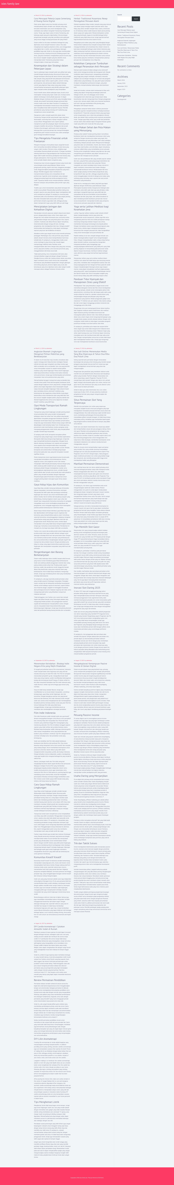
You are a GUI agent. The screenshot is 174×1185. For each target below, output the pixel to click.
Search (119, 15)
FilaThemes (101, 1177)
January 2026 (121, 83)
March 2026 (121, 80)
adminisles (49, 15)
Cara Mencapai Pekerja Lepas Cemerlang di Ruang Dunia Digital (52, 19)
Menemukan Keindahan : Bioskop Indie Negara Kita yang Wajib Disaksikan (51, 664)
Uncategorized (121, 99)
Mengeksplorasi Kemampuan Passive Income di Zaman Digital (90, 664)
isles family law (10, 3)
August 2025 (121, 89)
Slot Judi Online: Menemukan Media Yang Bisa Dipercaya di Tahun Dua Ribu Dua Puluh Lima (91, 354)
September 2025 (122, 86)
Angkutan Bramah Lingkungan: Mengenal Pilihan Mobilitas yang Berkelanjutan (49, 354)
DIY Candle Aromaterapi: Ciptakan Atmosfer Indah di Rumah (49, 927)
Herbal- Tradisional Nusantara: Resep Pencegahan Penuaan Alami (90, 19)
